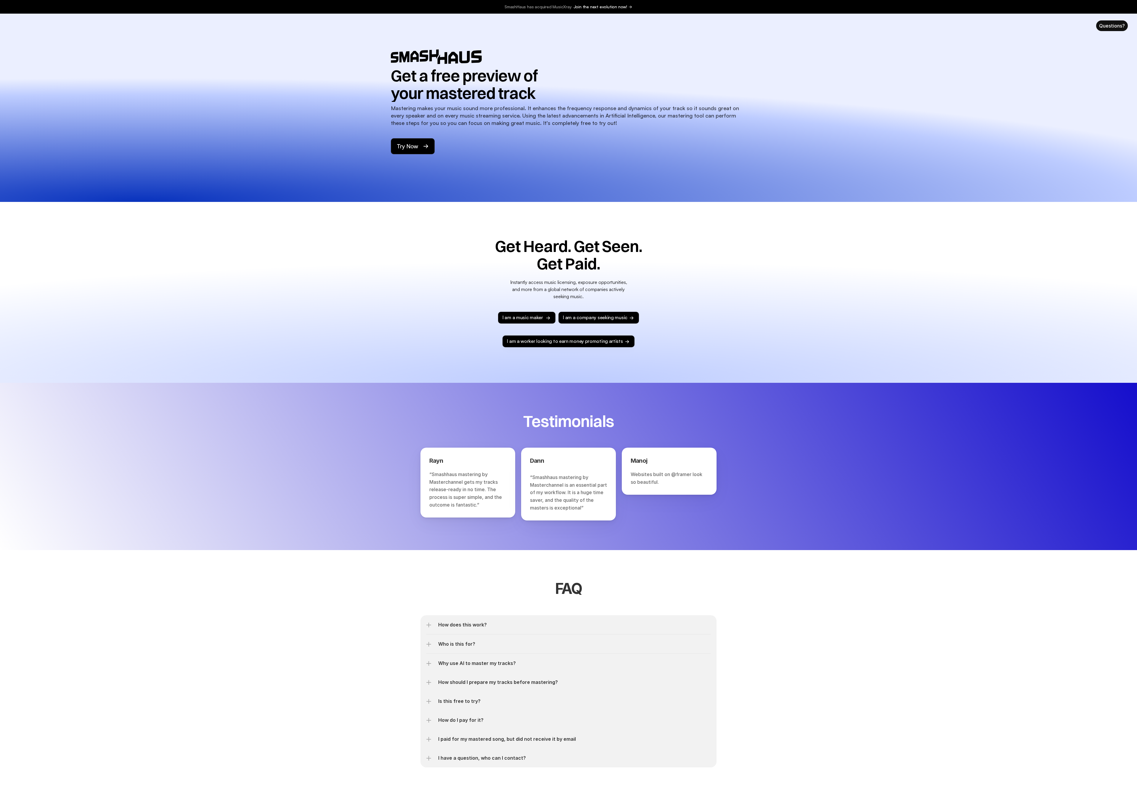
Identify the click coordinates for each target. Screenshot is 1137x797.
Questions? (1112, 26)
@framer (681, 474)
